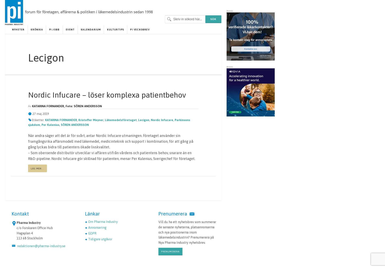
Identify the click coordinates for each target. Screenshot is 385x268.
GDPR (92, 233)
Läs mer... (37, 168)
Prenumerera (170, 251)
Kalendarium (91, 29)
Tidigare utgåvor (100, 239)
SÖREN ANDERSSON (75, 124)
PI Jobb (54, 29)
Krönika (37, 29)
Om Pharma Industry (103, 222)
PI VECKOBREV (139, 29)
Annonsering (97, 227)
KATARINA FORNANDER (61, 120)
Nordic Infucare (162, 120)
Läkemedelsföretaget (121, 120)
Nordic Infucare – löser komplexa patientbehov (107, 95)
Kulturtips (115, 29)
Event (70, 29)
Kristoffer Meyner (90, 120)
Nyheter (18, 29)
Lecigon (143, 120)
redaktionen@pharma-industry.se (41, 246)
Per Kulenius (50, 124)
